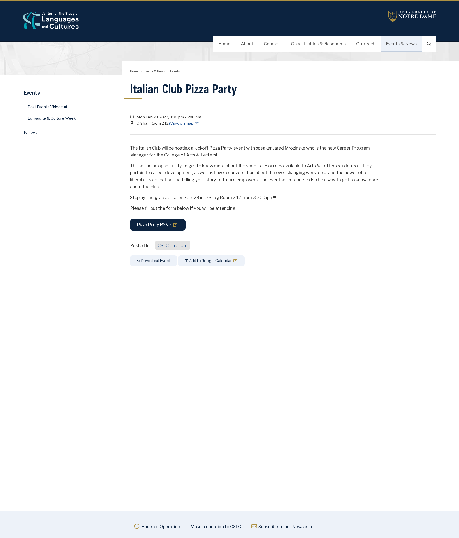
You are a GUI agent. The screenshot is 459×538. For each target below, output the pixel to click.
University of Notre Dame (412, 16)
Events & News (401, 43)
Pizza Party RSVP (154, 224)
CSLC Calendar (172, 245)
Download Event (155, 260)
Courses (272, 43)
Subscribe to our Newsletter (286, 526)
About (247, 43)
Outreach (365, 43)
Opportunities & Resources (318, 43)
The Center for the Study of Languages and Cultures (147, 20)
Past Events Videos (45, 107)
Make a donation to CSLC (216, 526)
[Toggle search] (429, 44)
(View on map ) (184, 123)
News (30, 132)
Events (175, 71)
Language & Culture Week (52, 118)
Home (224, 43)
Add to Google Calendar (210, 260)
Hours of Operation (160, 526)
